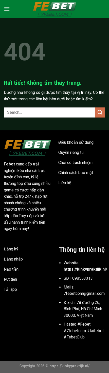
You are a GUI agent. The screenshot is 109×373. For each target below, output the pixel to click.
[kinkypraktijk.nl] (54, 9)
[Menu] (7, 9)
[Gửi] (100, 112)
